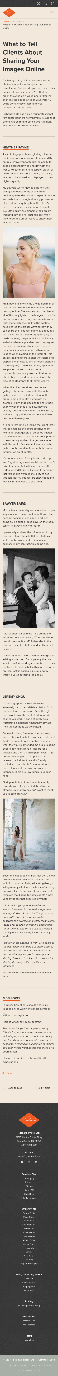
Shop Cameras (29, 1282)
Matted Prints (29, 1244)
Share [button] (9, 1073)
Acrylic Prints (29, 1213)
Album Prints (29, 1240)
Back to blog (15, 1088)
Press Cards (29, 1256)
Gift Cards (29, 1290)
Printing (29, 1186)
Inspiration (17, 21)
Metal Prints (29, 1229)
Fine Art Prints (28, 1225)
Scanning (29, 1182)
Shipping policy (31, 1371)
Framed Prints (29, 1232)
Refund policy (47, 1360)
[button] (51, 12)
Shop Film (29, 1279)
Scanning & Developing (29, 1306)
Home (6, 21)
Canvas (29, 1252)
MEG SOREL (11, 998)
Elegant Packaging (29, 1263)
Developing (29, 1178)
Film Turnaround (28, 1198)
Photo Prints (28, 1217)
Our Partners (29, 1325)
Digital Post (29, 1194)
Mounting (29, 1260)
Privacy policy (19, 1365)
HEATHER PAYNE (16, 147)
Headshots (29, 1248)
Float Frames (29, 1236)
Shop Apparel (29, 1286)
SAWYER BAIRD (14, 504)
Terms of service (42, 1365)
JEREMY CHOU (14, 697)
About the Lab (29, 1321)
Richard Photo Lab (23, 1360)
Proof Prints (29, 1221)
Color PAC (29, 1190)
